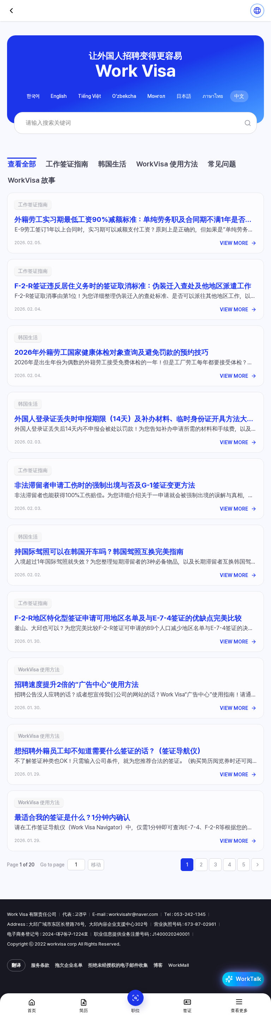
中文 (239, 96)
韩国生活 (112, 164)
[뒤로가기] (11, 10)
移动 (96, 864)
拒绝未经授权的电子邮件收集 (118, 965)
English (59, 96)
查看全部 (22, 164)
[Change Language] (257, 10)
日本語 (183, 96)
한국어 (33, 96)
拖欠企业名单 (69, 965)
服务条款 (40, 965)
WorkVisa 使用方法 (167, 164)
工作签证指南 (67, 164)
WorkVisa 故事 (31, 180)
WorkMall (178, 965)
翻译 (16, 965)
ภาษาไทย (213, 96)
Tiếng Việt (89, 96)
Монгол (156, 96)
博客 (158, 965)
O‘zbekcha (124, 96)
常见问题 (222, 164)
